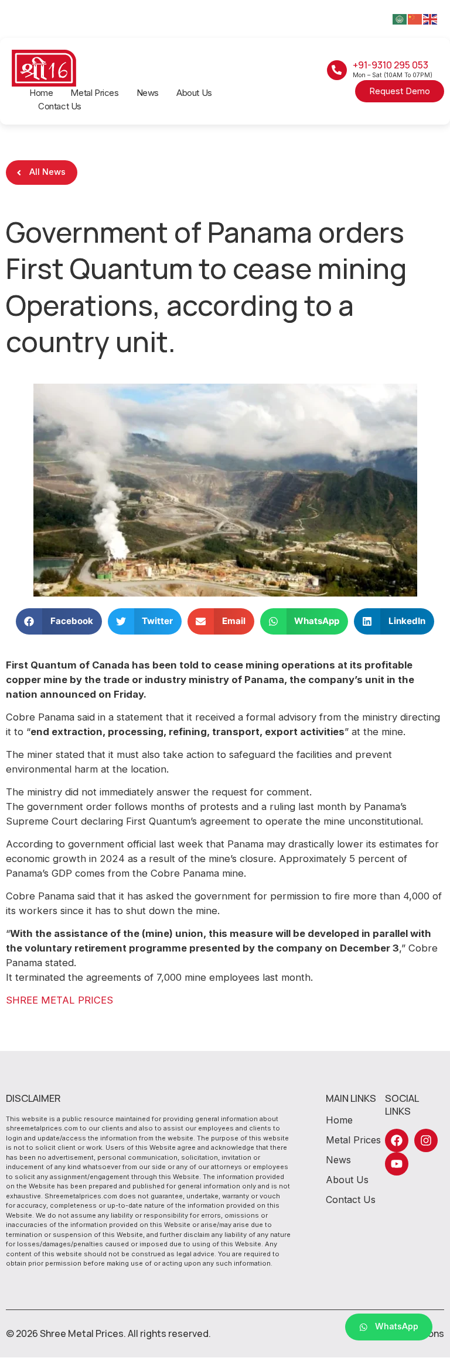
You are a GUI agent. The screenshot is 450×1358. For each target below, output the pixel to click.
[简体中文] (415, 19)
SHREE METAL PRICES (59, 1000)
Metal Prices (94, 92)
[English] (430, 19)
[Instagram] (426, 1140)
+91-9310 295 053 (390, 64)
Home (41, 92)
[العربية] (400, 19)
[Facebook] (396, 1140)
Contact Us (59, 106)
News (148, 92)
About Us (194, 92)
